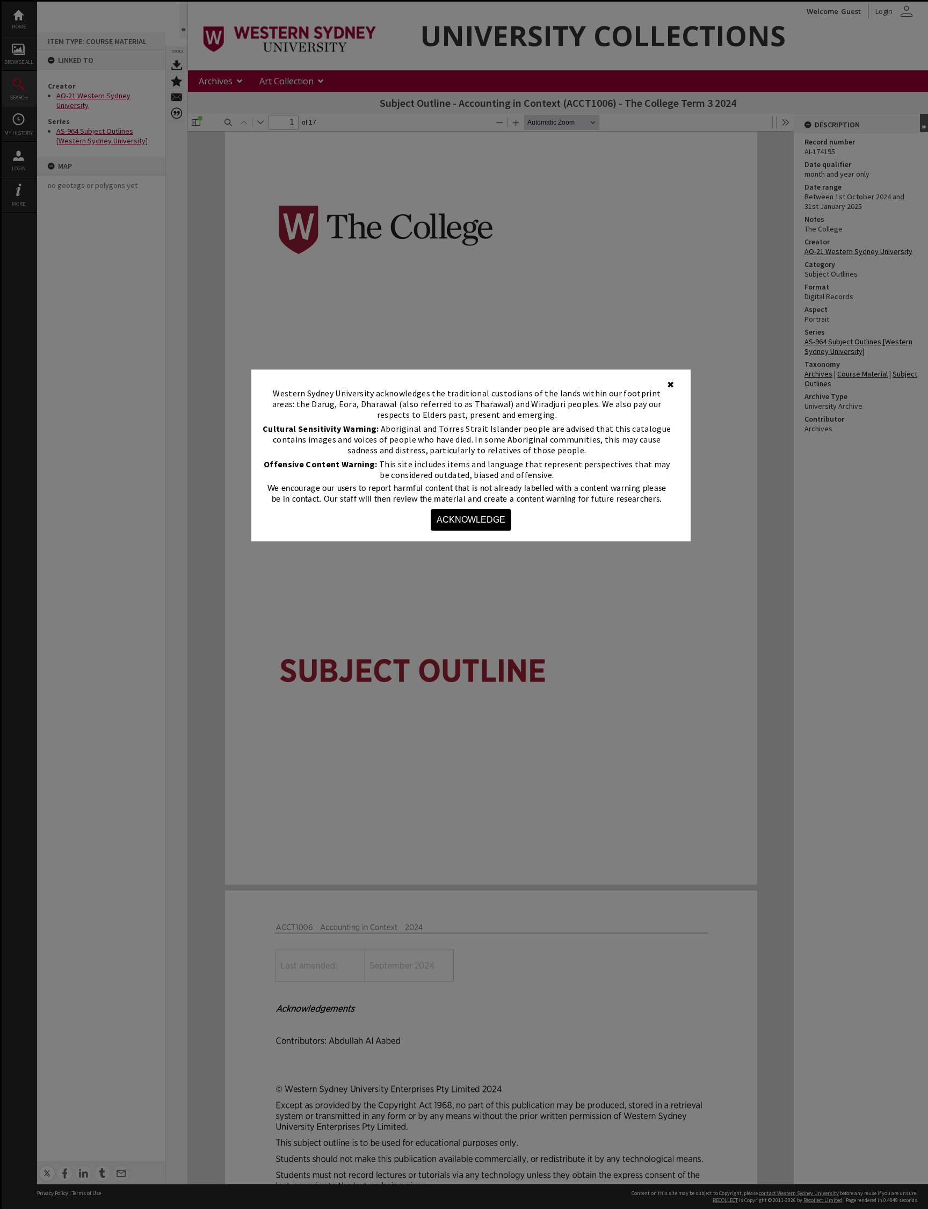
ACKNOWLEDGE (471, 519)
